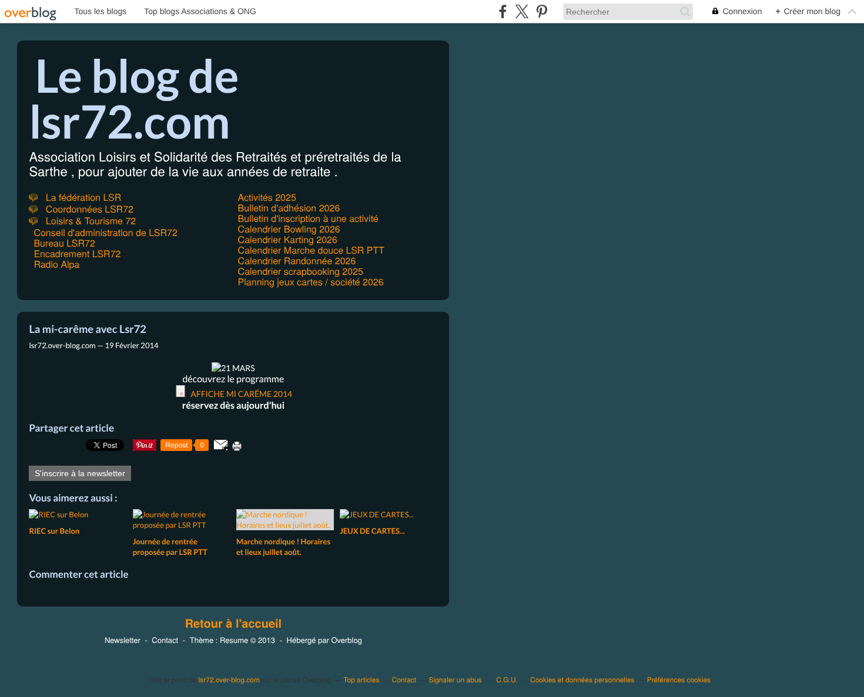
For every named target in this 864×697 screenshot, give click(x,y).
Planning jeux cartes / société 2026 (311, 281)
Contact (165, 639)
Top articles (361, 680)
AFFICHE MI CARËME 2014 (241, 394)
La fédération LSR (82, 197)
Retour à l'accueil (233, 623)
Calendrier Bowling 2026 (289, 228)
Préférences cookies (679, 680)
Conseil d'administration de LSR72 (105, 232)
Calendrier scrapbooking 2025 (300, 271)
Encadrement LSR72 (77, 253)
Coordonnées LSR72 (88, 209)
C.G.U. (506, 680)
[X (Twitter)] (522, 11)
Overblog (346, 639)
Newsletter (122, 639)
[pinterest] (541, 11)
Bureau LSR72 (64, 243)
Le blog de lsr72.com (134, 98)
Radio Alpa (56, 264)
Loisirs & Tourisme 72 (89, 220)
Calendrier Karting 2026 (287, 239)
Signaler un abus (456, 680)
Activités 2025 (267, 197)
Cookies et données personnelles (582, 680)
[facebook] (502, 11)
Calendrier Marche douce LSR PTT (311, 250)
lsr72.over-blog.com (229, 680)
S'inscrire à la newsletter (80, 473)
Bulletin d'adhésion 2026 (289, 207)
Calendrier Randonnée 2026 (297, 260)
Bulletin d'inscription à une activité (308, 218)
